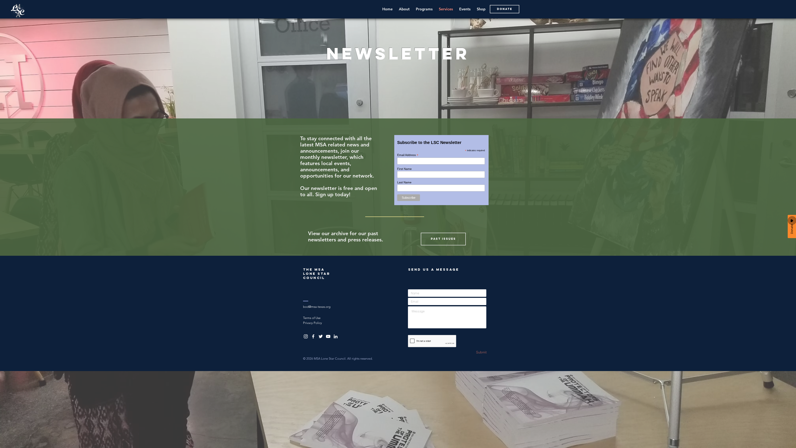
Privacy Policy (312, 323)
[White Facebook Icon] (313, 336)
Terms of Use (311, 318)
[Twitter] (320, 336)
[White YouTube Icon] (328, 336)
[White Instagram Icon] (305, 336)
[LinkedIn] (335, 336)
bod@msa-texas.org (316, 307)
